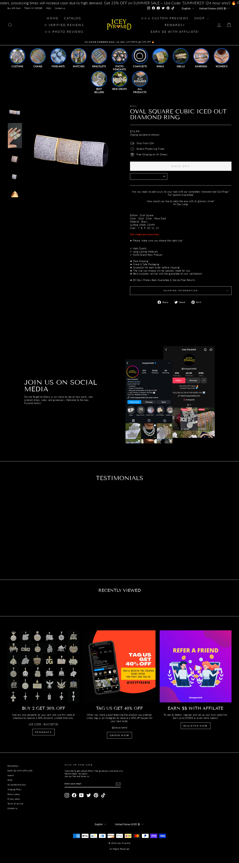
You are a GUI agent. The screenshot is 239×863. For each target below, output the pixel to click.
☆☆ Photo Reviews (64, 31)
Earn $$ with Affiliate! (175, 31)
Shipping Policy (14, 789)
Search (10, 775)
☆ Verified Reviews (64, 25)
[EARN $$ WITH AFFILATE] (196, 666)
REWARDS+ (13, 766)
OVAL (133, 106)
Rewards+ (175, 25)
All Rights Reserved (119, 848)
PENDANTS (43, 732)
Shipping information (181, 290)
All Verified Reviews (16, 784)
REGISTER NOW (196, 725)
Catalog (72, 18)
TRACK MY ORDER (33, 8)
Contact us (60, 8)
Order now (119, 735)
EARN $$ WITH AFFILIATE (19, 770)
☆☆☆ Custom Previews (165, 18)
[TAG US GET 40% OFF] (119, 666)
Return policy (13, 794)
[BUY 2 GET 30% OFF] (43, 666)
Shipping (134, 134)
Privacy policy (13, 799)
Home (52, 18)
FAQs (48, 8)
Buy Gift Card (13, 8)
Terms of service (15, 803)
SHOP (200, 18)
